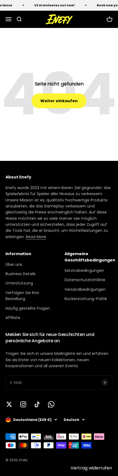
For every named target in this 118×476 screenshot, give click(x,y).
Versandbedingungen (85, 289)
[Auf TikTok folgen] (37, 404)
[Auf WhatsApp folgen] (51, 404)
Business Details (20, 274)
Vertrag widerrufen (91, 468)
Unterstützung (19, 283)
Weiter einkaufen (59, 101)
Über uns (13, 264)
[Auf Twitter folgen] (9, 404)
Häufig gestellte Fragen (27, 308)
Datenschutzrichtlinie (84, 280)
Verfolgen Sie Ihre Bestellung (22, 295)
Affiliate (12, 317)
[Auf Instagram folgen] (23, 404)
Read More (36, 237)
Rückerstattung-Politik (85, 298)
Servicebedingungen (84, 270)
